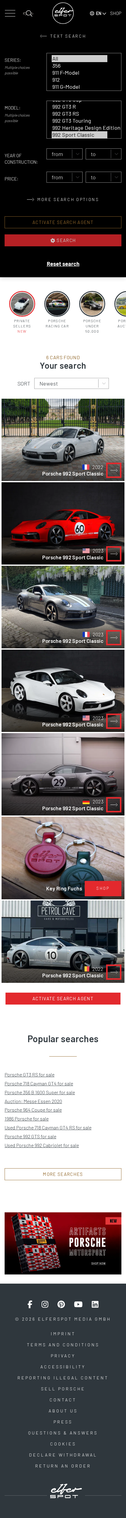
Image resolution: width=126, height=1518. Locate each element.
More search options (67, 199)
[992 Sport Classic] (79, 134)
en (98, 13)
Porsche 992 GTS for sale (30, 1136)
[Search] (28, 13)
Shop (115, 13)
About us (63, 1410)
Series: (13, 60)
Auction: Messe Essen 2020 (33, 1101)
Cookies (63, 1443)
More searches (63, 1174)
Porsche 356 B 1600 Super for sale (40, 1092)
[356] (79, 65)
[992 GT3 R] (79, 106)
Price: (11, 178)
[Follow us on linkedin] (95, 1304)
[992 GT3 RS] (79, 113)
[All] (79, 58)
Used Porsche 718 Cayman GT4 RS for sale (48, 1127)
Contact (63, 1399)
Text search (67, 36)
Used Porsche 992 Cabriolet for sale (42, 1145)
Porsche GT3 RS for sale (29, 1074)
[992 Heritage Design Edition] (79, 127)
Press (63, 1421)
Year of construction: (21, 159)
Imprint (63, 1333)
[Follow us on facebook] (30, 1304)
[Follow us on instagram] (45, 1304)
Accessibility (63, 1366)
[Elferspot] (63, 13)
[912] (79, 79)
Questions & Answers (63, 1432)
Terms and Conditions (63, 1344)
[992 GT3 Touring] (79, 120)
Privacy (63, 1355)
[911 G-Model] (79, 86)
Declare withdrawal (63, 1454)
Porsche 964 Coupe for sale (33, 1110)
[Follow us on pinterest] (61, 1304)
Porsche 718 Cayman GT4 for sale (39, 1083)
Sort (23, 383)
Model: (12, 107)
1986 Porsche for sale (27, 1118)
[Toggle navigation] (10, 13)
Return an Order (63, 1465)
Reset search (63, 263)
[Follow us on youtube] (78, 1304)
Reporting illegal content (63, 1377)
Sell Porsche (63, 1388)
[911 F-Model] (79, 72)
